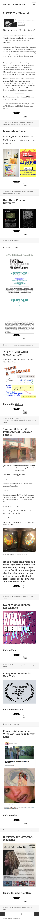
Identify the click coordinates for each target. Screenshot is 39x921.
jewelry (24, 596)
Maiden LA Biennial (27, 97)
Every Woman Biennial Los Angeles (17, 606)
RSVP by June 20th (18, 475)
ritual (25, 124)
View (13, 650)
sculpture (21, 420)
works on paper (30, 122)
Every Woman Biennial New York (17, 675)
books (15, 191)
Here (28, 892)
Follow (25, 116)
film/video (16, 240)
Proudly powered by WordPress (11, 918)
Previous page (2, 914)
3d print (16, 419)
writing (5, 124)
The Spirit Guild (18, 522)
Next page (36, 914)
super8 (29, 124)
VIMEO (7, 106)
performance (20, 124)
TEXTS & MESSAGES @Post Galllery (15, 353)
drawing (16, 122)
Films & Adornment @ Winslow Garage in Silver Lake (19, 733)
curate (28, 419)
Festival (19, 709)
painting (5, 193)
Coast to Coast (12, 247)
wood (25, 420)
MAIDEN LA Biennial (16, 13)
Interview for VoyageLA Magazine (18, 838)
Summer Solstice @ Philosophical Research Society (17, 431)
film (15, 124)
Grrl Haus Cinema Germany (14, 201)
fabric (4, 420)
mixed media (21, 122)
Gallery (19, 404)
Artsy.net (7, 143)
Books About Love (14, 131)
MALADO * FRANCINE (14, 4)
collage (19, 191)
